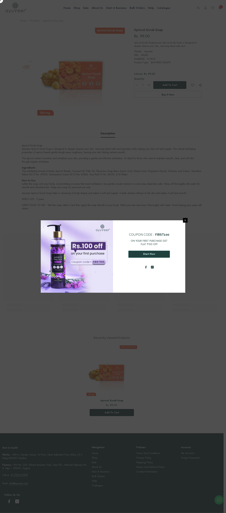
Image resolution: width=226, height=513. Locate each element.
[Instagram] (152, 267)
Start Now (149, 254)
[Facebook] (146, 267)
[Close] (185, 220)
